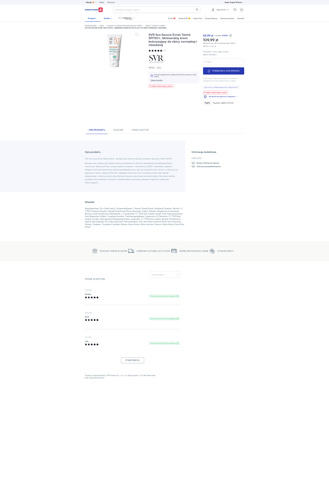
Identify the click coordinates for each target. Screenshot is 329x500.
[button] (126, 18)
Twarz (101, 26)
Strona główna (91, 26)
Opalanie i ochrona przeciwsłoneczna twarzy (125, 26)
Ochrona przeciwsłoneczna (209, 166)
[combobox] (156, 10)
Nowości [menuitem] (111, 2)
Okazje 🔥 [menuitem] (90, 2)
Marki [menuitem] (102, 2)
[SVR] (156, 58)
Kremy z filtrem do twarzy (155, 26)
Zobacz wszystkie (156, 80)
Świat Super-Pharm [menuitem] (233, 2)
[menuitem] (93, 18)
